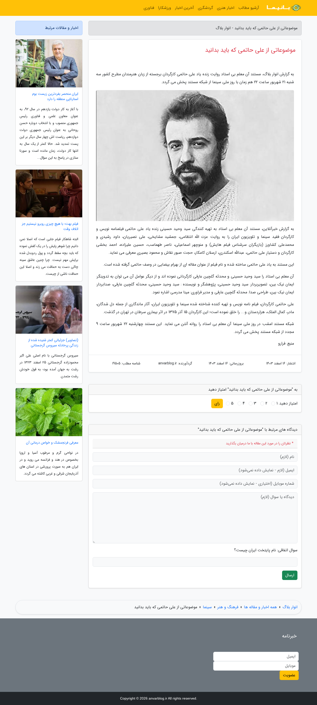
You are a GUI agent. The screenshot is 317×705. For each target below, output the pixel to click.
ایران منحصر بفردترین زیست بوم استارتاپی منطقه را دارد (55, 96)
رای (217, 403)
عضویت (289, 675)
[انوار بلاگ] (283, 8)
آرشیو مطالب (248, 8)
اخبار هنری (225, 8)
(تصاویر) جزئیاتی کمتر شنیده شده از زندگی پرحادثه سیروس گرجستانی (53, 343)
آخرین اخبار (184, 8)
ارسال (289, 575)
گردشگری (205, 8)
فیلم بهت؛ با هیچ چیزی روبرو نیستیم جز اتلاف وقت (50, 226)
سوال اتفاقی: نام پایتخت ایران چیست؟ (265, 550)
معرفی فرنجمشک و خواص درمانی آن (52, 442)
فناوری (149, 8)
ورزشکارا (164, 8)
